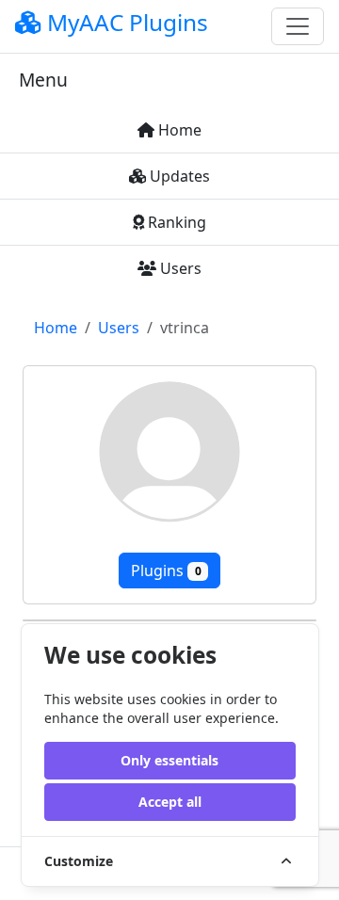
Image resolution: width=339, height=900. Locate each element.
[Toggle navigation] (297, 26)
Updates (178, 176)
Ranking (175, 222)
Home (178, 130)
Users (179, 268)
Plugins (166, 570)
